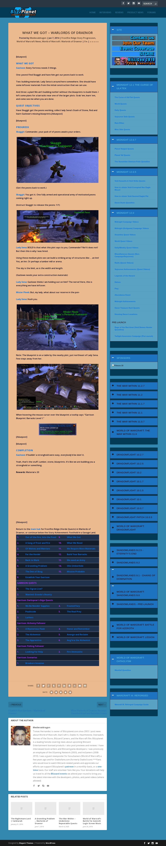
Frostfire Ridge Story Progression (78, 38)
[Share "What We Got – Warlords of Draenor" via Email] (79, 685)
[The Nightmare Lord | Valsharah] (21, 808)
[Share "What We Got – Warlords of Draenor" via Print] (85, 685)
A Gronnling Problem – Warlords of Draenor (45, 820)
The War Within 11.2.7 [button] (131, 386)
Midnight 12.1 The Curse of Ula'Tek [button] (135, 87)
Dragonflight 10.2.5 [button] (130, 463)
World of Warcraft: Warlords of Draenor (62, 41)
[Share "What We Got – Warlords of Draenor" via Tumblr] (53, 685)
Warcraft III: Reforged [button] (132, 695)
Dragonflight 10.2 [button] (129, 472)
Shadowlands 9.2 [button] (128, 562)
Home (92, 12)
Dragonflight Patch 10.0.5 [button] (134, 517)
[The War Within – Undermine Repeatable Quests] (69, 808)
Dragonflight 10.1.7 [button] (130, 481)
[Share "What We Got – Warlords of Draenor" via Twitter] (43, 685)
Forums (151, 12)
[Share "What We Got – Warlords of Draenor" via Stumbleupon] (74, 685)
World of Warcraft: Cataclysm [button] (130, 659)
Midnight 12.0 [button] (125, 213)
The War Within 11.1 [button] (130, 412)
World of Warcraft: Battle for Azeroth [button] (135, 627)
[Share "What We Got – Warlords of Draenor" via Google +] (48, 685)
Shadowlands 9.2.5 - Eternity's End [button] (130, 552)
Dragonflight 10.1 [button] (129, 499)
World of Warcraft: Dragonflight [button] (130, 528)
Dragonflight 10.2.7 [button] (130, 454)
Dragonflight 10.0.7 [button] (130, 508)
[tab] (134, 30)
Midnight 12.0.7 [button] (126, 140)
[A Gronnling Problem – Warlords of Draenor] (45, 808)
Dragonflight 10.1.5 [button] (130, 490)
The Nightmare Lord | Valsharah (21, 819)
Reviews (119, 12)
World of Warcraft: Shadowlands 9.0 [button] (130, 593)
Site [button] (119, 30)
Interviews (105, 12)
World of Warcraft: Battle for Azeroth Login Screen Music (92, 820)
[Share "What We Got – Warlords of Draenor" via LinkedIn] (64, 685)
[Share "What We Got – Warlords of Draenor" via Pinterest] (59, 685)
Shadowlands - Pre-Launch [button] (135, 604)
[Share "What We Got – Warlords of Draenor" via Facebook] (38, 685)
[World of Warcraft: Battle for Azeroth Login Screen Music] (93, 808)
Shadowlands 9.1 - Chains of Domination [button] (136, 577)
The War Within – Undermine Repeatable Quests (68, 820)
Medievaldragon (38, 38)
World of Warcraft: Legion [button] (135, 637)
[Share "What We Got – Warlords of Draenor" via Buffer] (69, 685)
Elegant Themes (26, 843)
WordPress (50, 843)
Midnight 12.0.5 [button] (126, 172)
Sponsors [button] (123, 358)
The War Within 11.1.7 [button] (131, 403)
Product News (135, 12)
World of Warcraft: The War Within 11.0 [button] (133, 432)
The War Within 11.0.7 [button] (131, 421)
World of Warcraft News (29, 41)
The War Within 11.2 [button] (130, 395)
